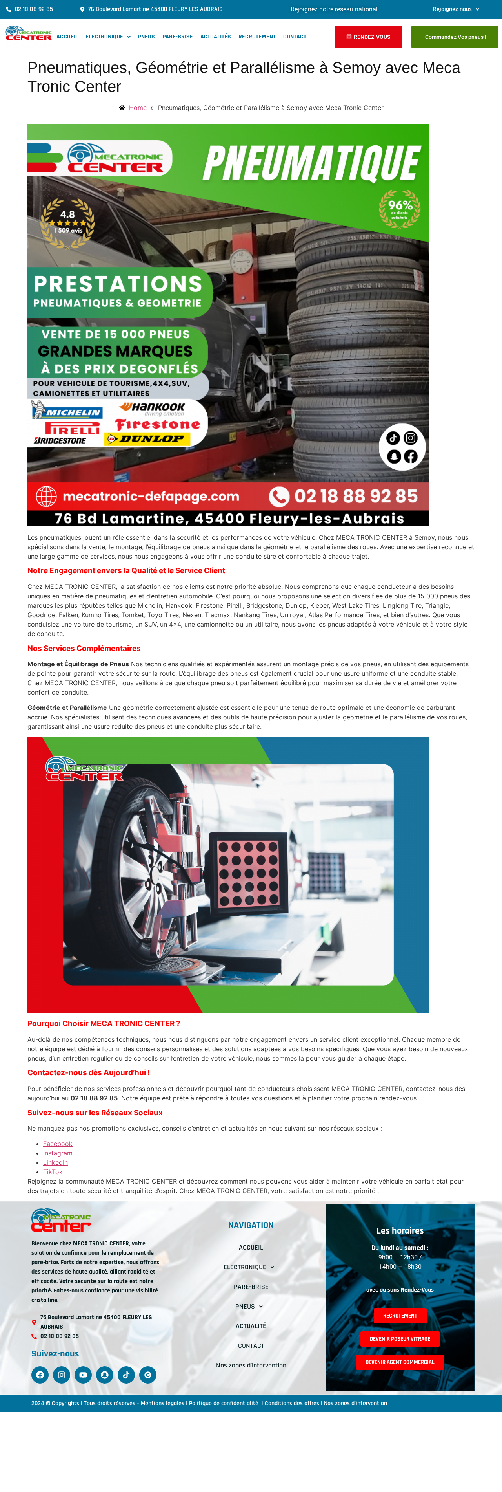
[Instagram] (61, 1375)
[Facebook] (40, 1375)
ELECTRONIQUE (104, 37)
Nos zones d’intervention (251, 1365)
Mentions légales (162, 1403)
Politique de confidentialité (224, 1403)
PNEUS (146, 37)
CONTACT (294, 37)
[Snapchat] (104, 1375)
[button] (456, 9)
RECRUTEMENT (257, 37)
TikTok (53, 1172)
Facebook (58, 1143)
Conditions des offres (292, 1403)
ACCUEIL (67, 37)
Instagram (58, 1153)
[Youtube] (83, 1375)
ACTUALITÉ (251, 1326)
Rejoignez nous (452, 9)
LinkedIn (55, 1162)
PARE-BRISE (177, 37)
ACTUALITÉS (215, 37)
